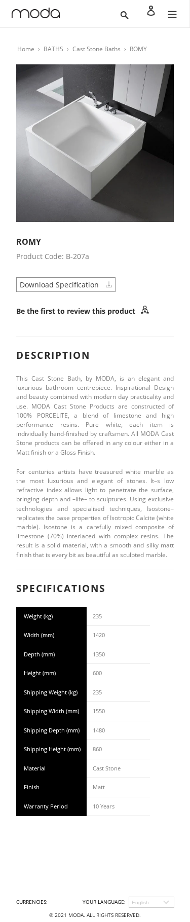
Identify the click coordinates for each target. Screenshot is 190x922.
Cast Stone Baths (96, 49)
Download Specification (60, 284)
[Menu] (172, 13)
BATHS (53, 49)
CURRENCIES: (32, 901)
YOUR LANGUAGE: (104, 901)
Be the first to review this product (76, 311)
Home (25, 49)
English (140, 902)
